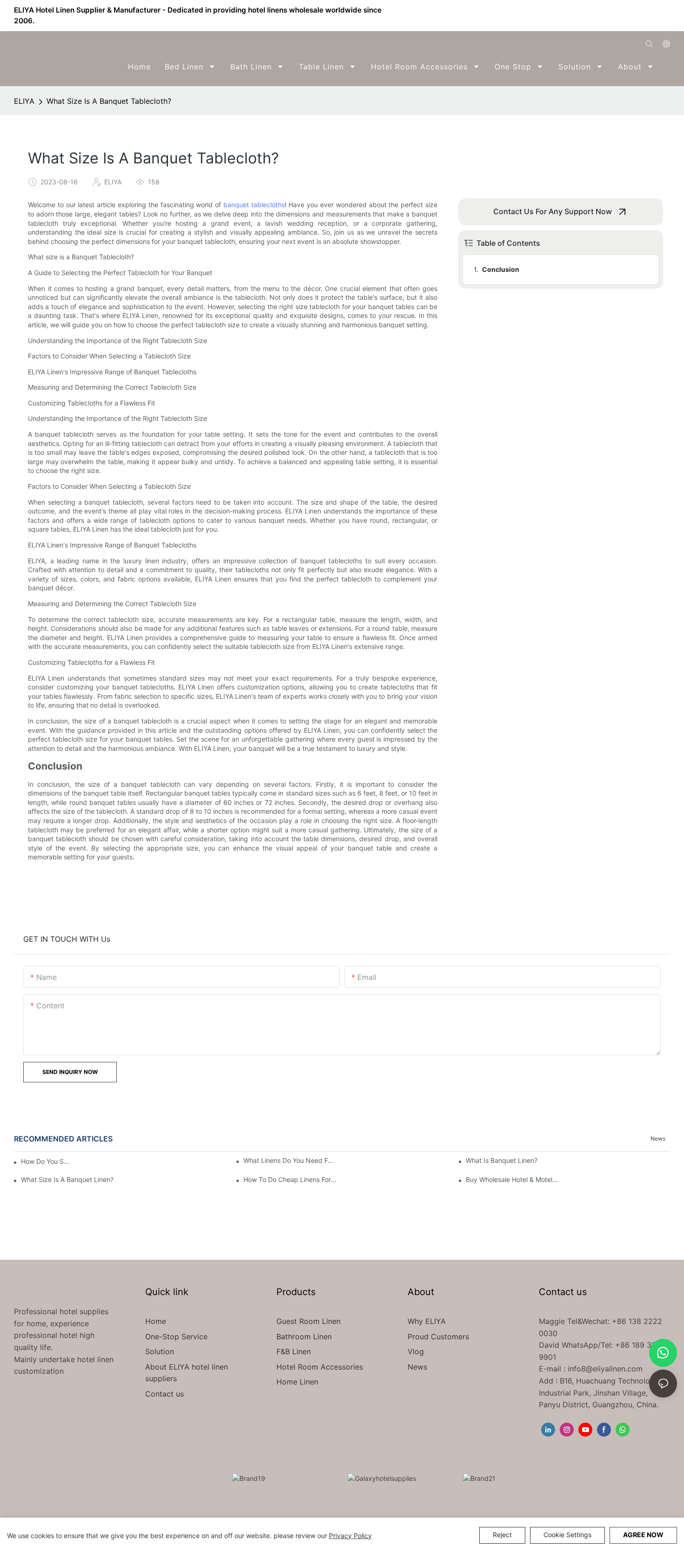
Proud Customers (438, 1336)
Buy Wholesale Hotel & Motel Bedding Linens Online (512, 1179)
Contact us (164, 1393)
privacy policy (350, 1535)
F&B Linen (293, 1351)
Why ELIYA (427, 1321)
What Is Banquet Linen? (501, 1160)
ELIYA (24, 101)
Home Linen (297, 1381)
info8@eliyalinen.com (605, 1368)
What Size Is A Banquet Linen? (67, 1179)
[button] (663, 66)
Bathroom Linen (304, 1336)
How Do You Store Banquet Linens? (46, 1161)
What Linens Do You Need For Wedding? (289, 1160)
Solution (159, 1351)
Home (155, 1321)
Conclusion (500, 269)
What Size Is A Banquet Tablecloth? (109, 101)
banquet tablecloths (254, 205)
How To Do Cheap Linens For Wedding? (289, 1179)
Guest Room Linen (308, 1321)
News (657, 1138)
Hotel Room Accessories (319, 1366)
